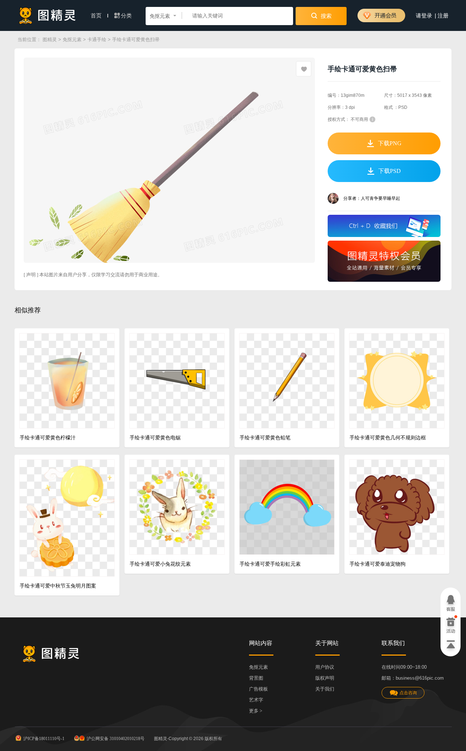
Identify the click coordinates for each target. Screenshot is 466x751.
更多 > (255, 711)
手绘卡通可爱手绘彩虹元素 (270, 564)
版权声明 (324, 678)
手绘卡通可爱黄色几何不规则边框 (388, 437)
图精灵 (50, 39)
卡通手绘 (96, 39)
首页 (97, 16)
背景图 (256, 678)
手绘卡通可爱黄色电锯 (155, 437)
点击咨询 (408, 692)
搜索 (325, 16)
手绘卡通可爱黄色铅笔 (265, 437)
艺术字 (256, 700)
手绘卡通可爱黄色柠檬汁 (48, 437)
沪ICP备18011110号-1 (43, 738)
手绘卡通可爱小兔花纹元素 (160, 564)
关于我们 (324, 689)
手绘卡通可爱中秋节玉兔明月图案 (58, 586)
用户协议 (324, 667)
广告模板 (258, 689)
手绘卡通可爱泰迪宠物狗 (378, 564)
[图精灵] (47, 15)
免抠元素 (72, 39)
